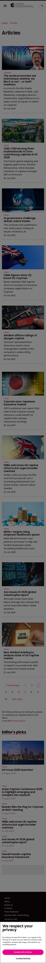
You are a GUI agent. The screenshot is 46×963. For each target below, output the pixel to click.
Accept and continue (23, 952)
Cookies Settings (23, 958)
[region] (23, 942)
